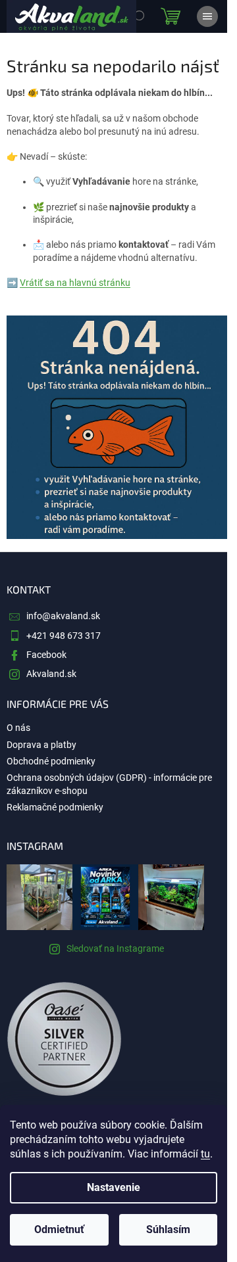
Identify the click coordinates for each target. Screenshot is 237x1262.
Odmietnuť (59, 1229)
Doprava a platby (41, 744)
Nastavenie (113, 1187)
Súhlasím (168, 1229)
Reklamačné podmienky (55, 807)
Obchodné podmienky (51, 761)
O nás (18, 727)
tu (205, 1154)
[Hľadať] (138, 16)
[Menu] (207, 16)
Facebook (46, 654)
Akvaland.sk (51, 673)
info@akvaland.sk (63, 616)
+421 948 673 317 (63, 635)
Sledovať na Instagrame (115, 948)
